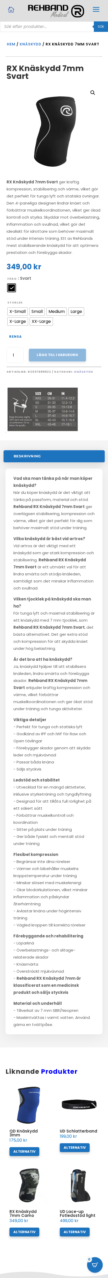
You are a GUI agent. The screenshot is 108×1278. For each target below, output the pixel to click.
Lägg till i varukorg (57, 354)
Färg (12, 279)
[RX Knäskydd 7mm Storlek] (54, 431)
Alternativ (24, 1151)
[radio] (11, 288)
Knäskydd (30, 44)
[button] (93, 92)
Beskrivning (27, 456)
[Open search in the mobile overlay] (54, 26)
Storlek (15, 302)
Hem (11, 44)
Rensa (15, 336)
